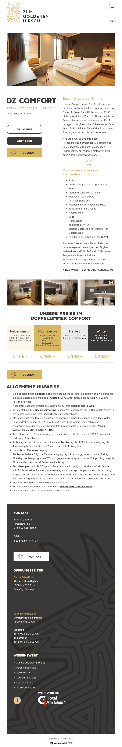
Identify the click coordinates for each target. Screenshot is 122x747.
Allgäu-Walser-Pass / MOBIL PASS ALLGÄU (88, 269)
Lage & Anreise (24, 682)
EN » (112, 20)
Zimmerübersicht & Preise (30, 662)
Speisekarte (23, 672)
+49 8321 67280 (26, 541)
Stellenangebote (25, 687)
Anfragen (24, 141)
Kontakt (35, 556)
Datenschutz (67, 738)
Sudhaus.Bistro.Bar (26, 677)
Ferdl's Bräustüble (26, 667)
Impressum (54, 738)
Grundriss (24, 129)
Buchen (28, 152)
